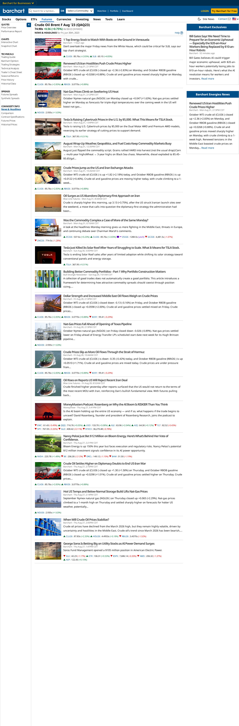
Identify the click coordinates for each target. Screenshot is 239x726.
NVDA (40, 456)
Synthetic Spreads (10, 98)
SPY (39, 428)
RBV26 (67, 84)
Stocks (6, 19)
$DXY (94, 316)
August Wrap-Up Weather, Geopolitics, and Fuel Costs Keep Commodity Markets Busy (117, 143)
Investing (82, 19)
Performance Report (11, 31)
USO (88, 425)
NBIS (142, 556)
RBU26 (125, 536)
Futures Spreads (9, 94)
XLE (113, 425)
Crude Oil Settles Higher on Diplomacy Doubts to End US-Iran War (104, 463)
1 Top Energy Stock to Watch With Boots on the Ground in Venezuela (106, 39)
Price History (7, 79)
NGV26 (40, 112)
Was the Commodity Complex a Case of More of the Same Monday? (105, 220)
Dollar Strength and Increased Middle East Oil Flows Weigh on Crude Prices (110, 296)
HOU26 (96, 536)
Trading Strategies (10, 64)
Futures (47, 19)
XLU (68, 556)
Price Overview (8, 27)
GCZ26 (151, 236)
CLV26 (69, 56)
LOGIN (205, 11)
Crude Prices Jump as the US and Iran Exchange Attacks (98, 168)
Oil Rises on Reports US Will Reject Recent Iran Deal (95, 380)
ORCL (89, 456)
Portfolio (114, 10)
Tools (109, 19)
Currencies (64, 19)
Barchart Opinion (10, 60)
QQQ (63, 425)
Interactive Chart (9, 42)
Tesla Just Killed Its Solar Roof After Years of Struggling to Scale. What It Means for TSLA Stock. (121, 247)
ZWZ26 (40, 240)
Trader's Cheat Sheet (11, 72)
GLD (63, 428)
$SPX (115, 556)
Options (21, 19)
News (97, 19)
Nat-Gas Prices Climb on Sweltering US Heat (90, 91)
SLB (94, 56)
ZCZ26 (69, 236)
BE (65, 456)
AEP (68, 559)
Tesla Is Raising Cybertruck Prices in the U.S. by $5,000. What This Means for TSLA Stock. (118, 119)
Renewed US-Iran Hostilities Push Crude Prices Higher (97, 63)
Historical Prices (9, 124)
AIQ (136, 425)
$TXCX (88, 428)
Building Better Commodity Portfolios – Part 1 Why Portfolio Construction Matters (114, 271)
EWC (39, 425)
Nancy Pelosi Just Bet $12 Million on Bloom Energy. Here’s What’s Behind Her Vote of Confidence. (115, 437)
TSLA (68, 136)
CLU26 (69, 536)
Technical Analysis (10, 68)
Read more (207, 78)
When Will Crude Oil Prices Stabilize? (86, 519)
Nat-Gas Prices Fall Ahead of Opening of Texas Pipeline (97, 324)
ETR (90, 556)
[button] (235, 19)
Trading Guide (8, 57)
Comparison (7, 113)
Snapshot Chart (9, 46)
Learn (121, 19)
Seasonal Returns (10, 75)
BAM (114, 456)
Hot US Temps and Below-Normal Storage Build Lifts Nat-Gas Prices (105, 491)
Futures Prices (8, 120)
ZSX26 (125, 236)
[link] (179, 32)
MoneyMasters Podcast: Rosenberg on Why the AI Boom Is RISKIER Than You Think (115, 404)
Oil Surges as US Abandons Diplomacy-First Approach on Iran (101, 195)
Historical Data (8, 83)
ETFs (34, 19)
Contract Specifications (12, 116)
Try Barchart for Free (224, 11)
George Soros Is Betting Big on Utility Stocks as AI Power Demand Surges (108, 543)
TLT (159, 425)
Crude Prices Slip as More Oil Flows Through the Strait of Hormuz (103, 352)
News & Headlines (11, 109)
